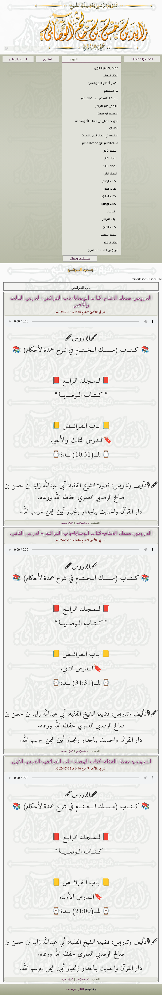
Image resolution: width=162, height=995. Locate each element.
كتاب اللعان (109, 188)
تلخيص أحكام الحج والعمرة (103, 83)
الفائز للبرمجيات (75, 989)
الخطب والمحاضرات (142, 59)
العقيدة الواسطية (107, 113)
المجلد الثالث (110, 165)
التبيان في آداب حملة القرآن (103, 250)
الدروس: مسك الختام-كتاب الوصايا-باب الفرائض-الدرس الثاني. (81, 533)
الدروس (73, 59)
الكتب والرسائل (18, 59)
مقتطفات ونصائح (79, 258)
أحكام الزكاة (111, 242)
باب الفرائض (108, 219)
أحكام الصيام (110, 75)
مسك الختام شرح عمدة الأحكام (100, 142)
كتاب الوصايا (108, 203)
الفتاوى (47, 59)
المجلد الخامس (108, 234)
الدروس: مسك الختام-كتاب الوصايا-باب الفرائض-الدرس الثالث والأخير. (81, 301)
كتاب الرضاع (109, 181)
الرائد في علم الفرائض (106, 105)
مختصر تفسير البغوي (106, 67)
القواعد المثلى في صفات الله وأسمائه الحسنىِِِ (96, 124)
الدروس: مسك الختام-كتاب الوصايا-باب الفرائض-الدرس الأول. (81, 761)
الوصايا (111, 211)
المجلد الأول (110, 150)
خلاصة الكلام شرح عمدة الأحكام (99, 98)
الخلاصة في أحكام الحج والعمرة (100, 135)
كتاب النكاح (109, 226)
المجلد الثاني (110, 158)
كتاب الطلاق (108, 196)
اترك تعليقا (66, 522)
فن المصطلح (111, 90)
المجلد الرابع (110, 173)
